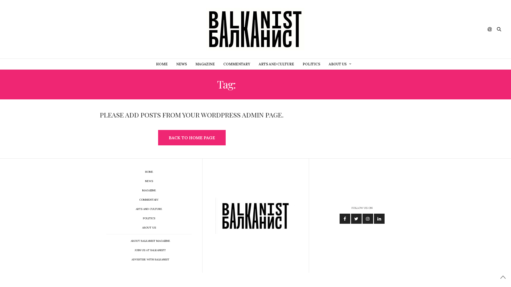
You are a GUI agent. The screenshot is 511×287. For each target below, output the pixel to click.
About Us (338, 64)
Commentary (236, 64)
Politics (311, 64)
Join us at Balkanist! (150, 250)
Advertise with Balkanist (150, 259)
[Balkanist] (255, 29)
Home (162, 64)
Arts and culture (276, 64)
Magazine (205, 64)
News (181, 64)
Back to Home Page (192, 137)
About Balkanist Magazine (150, 241)
